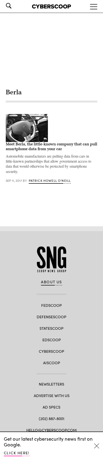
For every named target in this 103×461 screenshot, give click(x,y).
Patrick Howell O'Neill (50, 180)
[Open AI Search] (15, 6)
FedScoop (51, 305)
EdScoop (51, 339)
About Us (51, 281)
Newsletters (51, 384)
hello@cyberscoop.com (51, 430)
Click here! (16, 452)
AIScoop (51, 362)
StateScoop (51, 328)
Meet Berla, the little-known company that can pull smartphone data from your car (51, 147)
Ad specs (51, 407)
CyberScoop (51, 351)
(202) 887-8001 (51, 418)
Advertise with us (51, 395)
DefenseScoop (51, 316)
